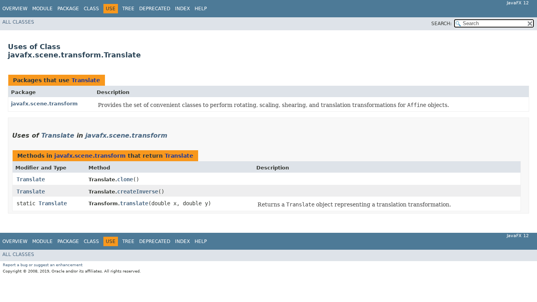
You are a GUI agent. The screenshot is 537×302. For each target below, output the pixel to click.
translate (134, 203)
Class (91, 8)
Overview (15, 8)
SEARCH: (441, 23)
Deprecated (154, 8)
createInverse (137, 191)
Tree (128, 8)
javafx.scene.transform (44, 104)
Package (68, 8)
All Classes (18, 22)
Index (182, 8)
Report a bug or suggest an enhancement (43, 265)
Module (42, 8)
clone (125, 179)
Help (201, 8)
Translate (86, 80)
